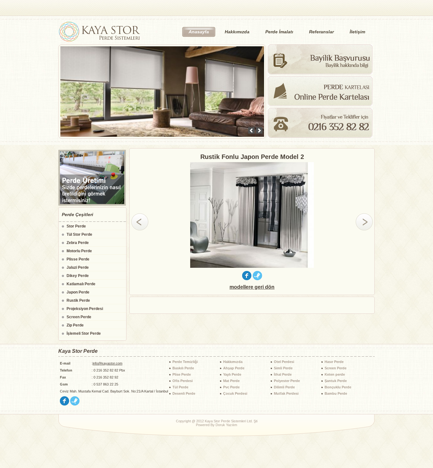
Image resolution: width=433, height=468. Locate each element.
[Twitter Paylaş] (257, 278)
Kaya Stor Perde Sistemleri (99, 32)
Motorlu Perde (79, 251)
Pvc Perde (231, 387)
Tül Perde (180, 387)
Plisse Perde (78, 259)
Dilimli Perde (284, 387)
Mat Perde (231, 381)
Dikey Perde (78, 276)
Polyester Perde (287, 381)
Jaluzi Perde (78, 267)
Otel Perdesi (284, 362)
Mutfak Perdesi (286, 393)
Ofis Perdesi (182, 381)
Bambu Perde (336, 393)
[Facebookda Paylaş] (246, 278)
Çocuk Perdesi (235, 393)
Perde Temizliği (185, 362)
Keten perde (335, 374)
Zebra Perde (78, 243)
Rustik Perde (78, 300)
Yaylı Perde (232, 374)
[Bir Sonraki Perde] (364, 221)
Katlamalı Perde (81, 284)
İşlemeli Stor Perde (84, 333)
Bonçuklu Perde (338, 387)
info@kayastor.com (107, 363)
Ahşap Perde (233, 368)
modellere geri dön (252, 287)
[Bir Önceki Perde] (139, 221)
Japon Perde (78, 292)
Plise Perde (181, 374)
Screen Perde (79, 317)
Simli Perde (283, 368)
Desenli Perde (183, 393)
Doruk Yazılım (226, 425)
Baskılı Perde (183, 368)
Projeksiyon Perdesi (85, 309)
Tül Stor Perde (79, 234)
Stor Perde (76, 226)
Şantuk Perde (336, 381)
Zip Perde (75, 325)
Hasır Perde (334, 362)
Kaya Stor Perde (78, 351)
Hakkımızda (232, 362)
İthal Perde (283, 374)
